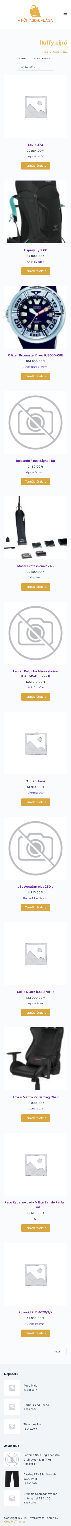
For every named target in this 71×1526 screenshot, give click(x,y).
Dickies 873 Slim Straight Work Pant (40, 1477)
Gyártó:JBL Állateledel (35, 898)
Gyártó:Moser (35, 577)
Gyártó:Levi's (35, 156)
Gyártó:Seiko (35, 1003)
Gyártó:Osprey (35, 261)
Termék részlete (35, 165)
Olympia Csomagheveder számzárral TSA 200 (40, 1496)
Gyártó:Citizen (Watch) (35, 366)
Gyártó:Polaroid (35, 1323)
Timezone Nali (32, 1424)
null (35, 1218)
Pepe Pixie (30, 1385)
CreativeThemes (14, 1521)
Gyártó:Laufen (35, 687)
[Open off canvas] (65, 14)
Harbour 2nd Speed (36, 1405)
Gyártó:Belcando (35, 472)
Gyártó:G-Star (36, 792)
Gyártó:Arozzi (35, 1108)
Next (57, 1351)
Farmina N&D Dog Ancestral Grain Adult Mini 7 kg (41, 1457)
